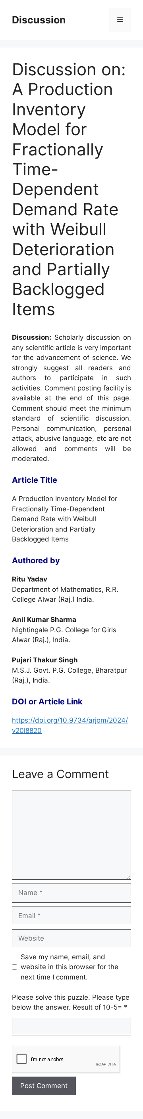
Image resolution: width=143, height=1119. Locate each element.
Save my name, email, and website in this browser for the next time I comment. (69, 967)
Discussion (39, 20)
